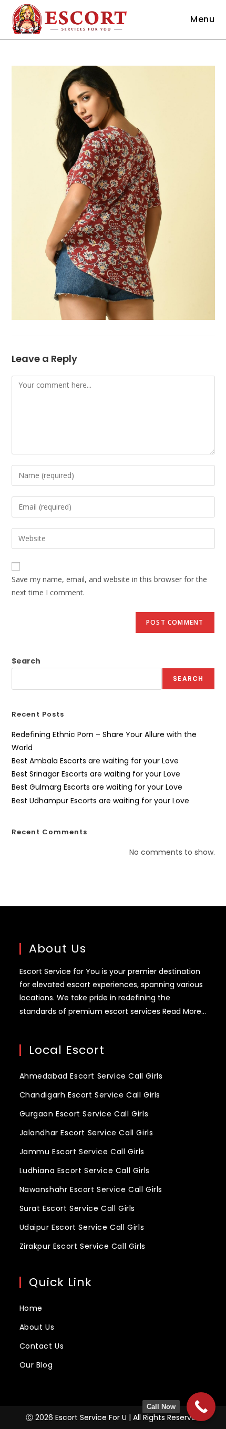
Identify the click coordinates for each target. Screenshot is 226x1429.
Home (31, 1308)
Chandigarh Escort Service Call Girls (90, 1095)
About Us (37, 1327)
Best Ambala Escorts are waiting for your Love (95, 760)
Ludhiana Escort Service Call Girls (84, 1170)
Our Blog (36, 1365)
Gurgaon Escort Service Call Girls (84, 1114)
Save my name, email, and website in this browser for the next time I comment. (109, 585)
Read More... (184, 1011)
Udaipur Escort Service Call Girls (82, 1227)
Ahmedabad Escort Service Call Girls (91, 1076)
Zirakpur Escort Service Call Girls (82, 1246)
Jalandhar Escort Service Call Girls (86, 1132)
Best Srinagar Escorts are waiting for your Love (96, 774)
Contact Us (41, 1346)
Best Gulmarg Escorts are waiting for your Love (97, 787)
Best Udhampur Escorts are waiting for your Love (100, 800)
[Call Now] (201, 1406)
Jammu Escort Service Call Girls (82, 1151)
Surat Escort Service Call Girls (77, 1208)
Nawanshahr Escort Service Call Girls (91, 1189)
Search (26, 661)
